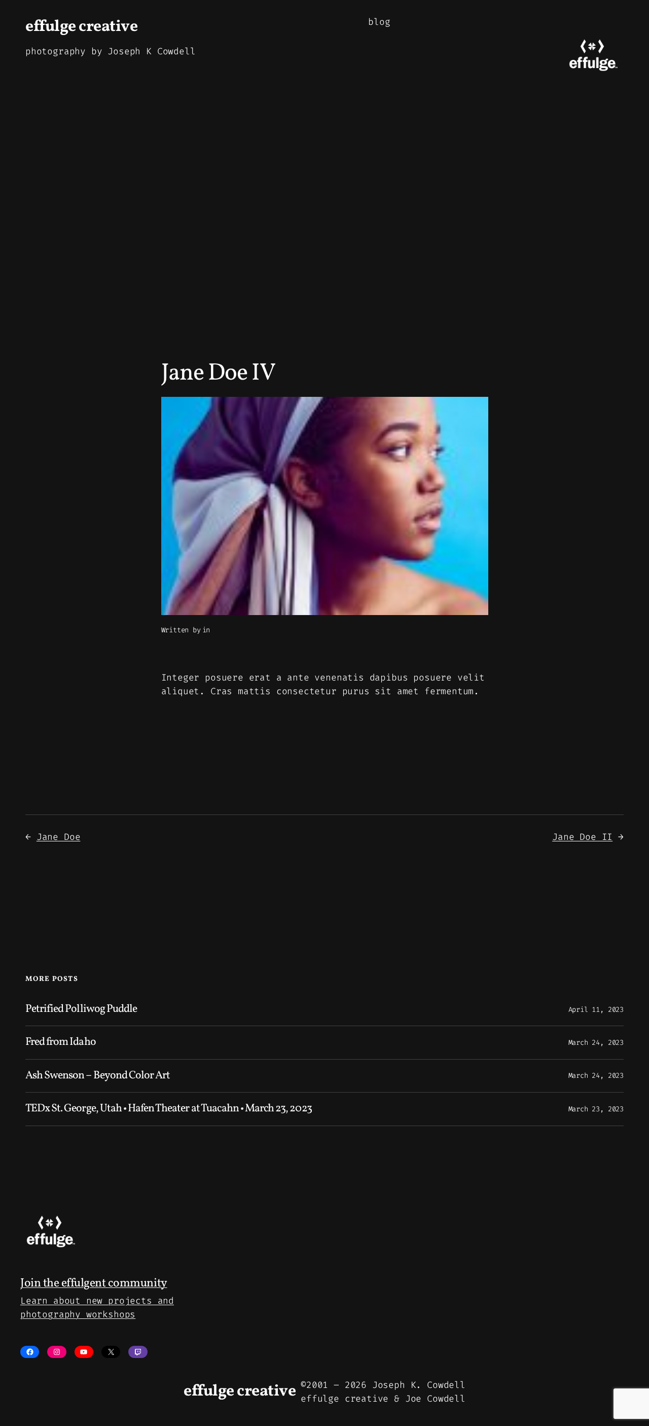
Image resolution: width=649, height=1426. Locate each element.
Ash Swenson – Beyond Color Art (97, 1076)
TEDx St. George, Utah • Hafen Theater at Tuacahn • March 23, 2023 (168, 1109)
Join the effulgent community (93, 1283)
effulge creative (81, 27)
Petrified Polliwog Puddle (81, 1009)
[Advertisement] (324, 218)
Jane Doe (59, 837)
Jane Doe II (582, 837)
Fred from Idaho (60, 1042)
